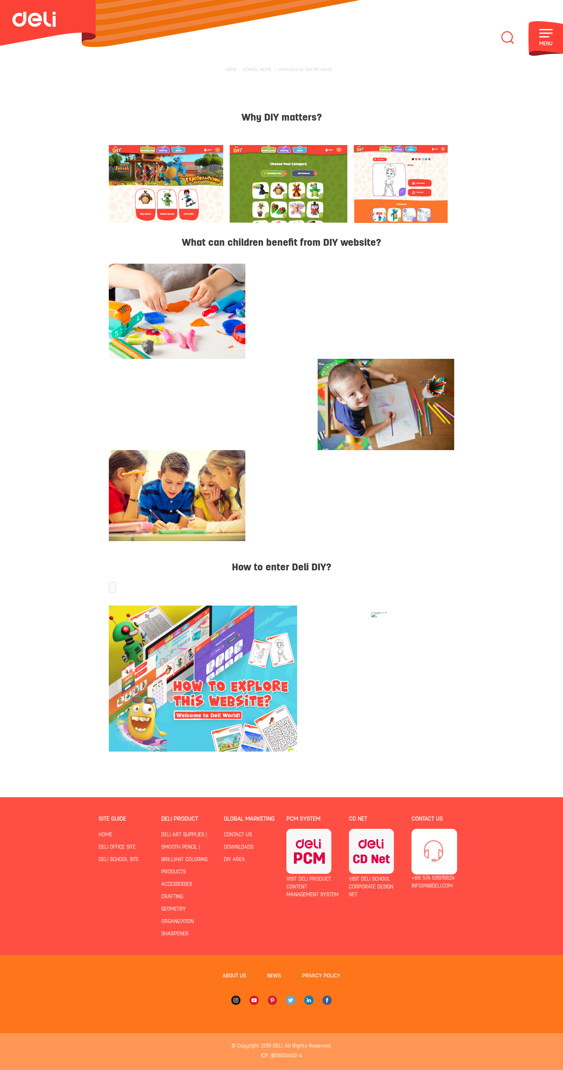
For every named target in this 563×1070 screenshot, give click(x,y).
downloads (238, 847)
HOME (231, 69)
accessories (176, 884)
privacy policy (321, 976)
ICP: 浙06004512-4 (281, 1056)
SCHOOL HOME (257, 69)
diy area (234, 859)
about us (234, 976)
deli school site (119, 859)
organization (177, 921)
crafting (172, 897)
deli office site (117, 847)
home (105, 835)
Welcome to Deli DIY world (305, 69)
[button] (112, 587)
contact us (238, 835)
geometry (173, 909)
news (274, 976)
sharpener (175, 934)
